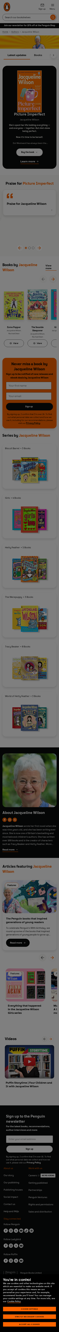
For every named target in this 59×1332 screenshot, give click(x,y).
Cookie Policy (14, 1301)
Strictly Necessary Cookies (29, 1316)
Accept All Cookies (29, 1324)
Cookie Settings (29, 1309)
